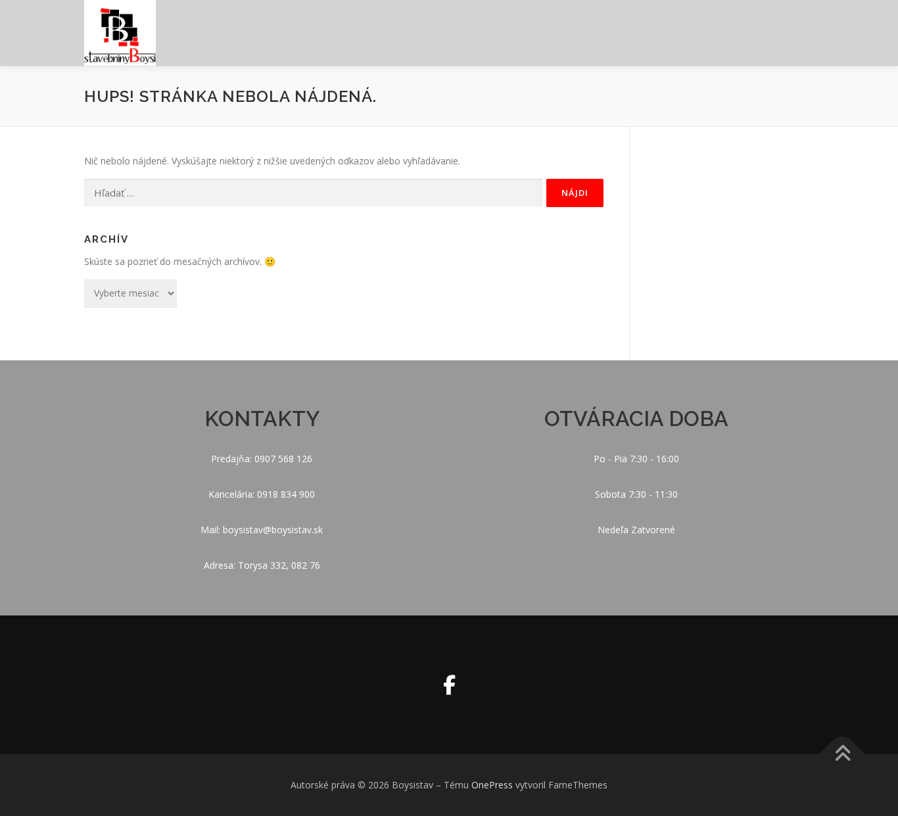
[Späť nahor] (842, 754)
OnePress (492, 785)
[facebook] (449, 684)
